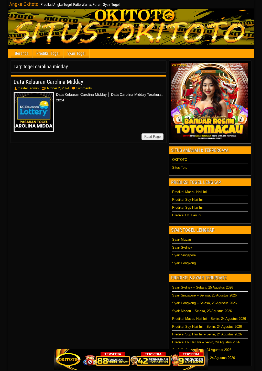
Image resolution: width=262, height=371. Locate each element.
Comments (84, 88)
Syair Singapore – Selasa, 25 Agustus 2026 (204, 295)
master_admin (28, 88)
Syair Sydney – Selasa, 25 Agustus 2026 (202, 287)
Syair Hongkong (184, 263)
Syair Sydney (182, 247)
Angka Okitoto (23, 4)
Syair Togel (76, 53)
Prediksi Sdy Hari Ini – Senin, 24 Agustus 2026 (207, 326)
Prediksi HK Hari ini (186, 215)
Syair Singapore (184, 255)
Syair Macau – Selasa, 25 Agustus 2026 (202, 311)
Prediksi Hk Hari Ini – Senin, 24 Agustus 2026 (206, 342)
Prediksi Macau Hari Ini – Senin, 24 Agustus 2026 (209, 319)
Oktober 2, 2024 (57, 88)
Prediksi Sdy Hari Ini (187, 200)
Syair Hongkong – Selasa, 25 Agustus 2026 (204, 303)
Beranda (22, 53)
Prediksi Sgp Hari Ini (187, 207)
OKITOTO (179, 160)
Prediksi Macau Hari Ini (189, 192)
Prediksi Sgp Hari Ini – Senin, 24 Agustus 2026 (207, 334)
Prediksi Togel (48, 53)
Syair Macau (181, 239)
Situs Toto (179, 167)
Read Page (152, 137)
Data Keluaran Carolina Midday (48, 82)
